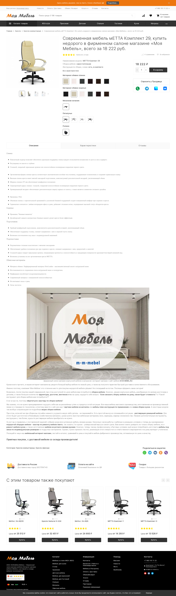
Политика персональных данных (17, 589)
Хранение (56, 570)
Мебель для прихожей (61, 576)
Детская (82, 23)
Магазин (117, 560)
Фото (116, 567)
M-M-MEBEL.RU (126, 381)
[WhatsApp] (144, 452)
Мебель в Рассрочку (91, 568)
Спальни (55, 582)
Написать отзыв (82, 55)
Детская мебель (58, 573)
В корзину (158, 70)
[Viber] (166, 452)
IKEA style (46, 23)
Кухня (136, 23)
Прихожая (64, 23)
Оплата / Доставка (54, 8)
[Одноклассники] (160, 452)
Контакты (104, 8)
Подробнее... (113, 3)
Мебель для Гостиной (60, 579)
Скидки (142, 464)
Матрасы (154, 23)
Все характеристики (71, 71)
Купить (22, 540)
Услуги (85, 578)
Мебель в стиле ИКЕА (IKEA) (63, 560)
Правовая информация (91, 587)
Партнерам (87, 584)
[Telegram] (150, 452)
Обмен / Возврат (71, 8)
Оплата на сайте (86, 464)
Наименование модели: (72, 61)
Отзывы (95, 8)
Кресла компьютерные (32, 31)
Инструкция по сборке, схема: (75, 67)
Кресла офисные (42, 448)
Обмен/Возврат (89, 575)
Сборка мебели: (69, 64)
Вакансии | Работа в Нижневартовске (91, 564)
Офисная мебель (58, 588)
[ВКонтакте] (155, 452)
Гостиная (118, 23)
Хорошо (149, 593)
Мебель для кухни (59, 564)
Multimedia (118, 570)
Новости (40, 8)
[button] (48, 94)
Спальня (100, 23)
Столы (54, 567)
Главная (9, 31)
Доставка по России (27, 464)
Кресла (18, 31)
